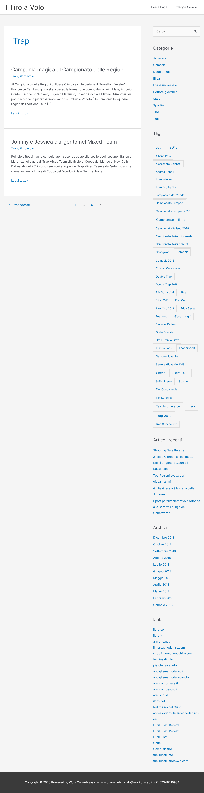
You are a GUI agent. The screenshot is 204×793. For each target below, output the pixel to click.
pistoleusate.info (165, 665)
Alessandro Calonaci (168, 163)
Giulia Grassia (164, 332)
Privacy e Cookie (185, 7)
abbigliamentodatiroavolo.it (172, 677)
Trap (14, 76)
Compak (159, 65)
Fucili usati (160, 737)
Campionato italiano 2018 (172, 228)
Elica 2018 (162, 300)
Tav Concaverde (166, 389)
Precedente (19, 205)
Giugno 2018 (162, 571)
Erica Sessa (188, 308)
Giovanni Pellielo (166, 324)
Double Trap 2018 (167, 284)
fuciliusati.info (163, 659)
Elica (156, 78)
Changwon (162, 252)
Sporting (159, 105)
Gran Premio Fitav (167, 340)
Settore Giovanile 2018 (170, 364)
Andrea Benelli (165, 171)
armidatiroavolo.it (165, 689)
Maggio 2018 (162, 578)
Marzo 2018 (161, 591)
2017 (159, 147)
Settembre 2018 (164, 551)
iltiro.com (159, 629)
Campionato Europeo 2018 (173, 211)
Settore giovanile (165, 92)
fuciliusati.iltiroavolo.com (170, 761)
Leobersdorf (187, 348)
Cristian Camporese (168, 268)
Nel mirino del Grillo (167, 707)
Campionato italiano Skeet (172, 244)
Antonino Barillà (166, 187)
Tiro (156, 112)
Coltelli (158, 743)
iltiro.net (159, 701)
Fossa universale (165, 85)
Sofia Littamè (164, 381)
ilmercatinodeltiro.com (169, 647)
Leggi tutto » (20, 113)
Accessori (160, 58)
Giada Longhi (182, 316)
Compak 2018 (165, 260)
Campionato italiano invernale (174, 236)
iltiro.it (157, 635)
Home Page (159, 7)
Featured (161, 316)
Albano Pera (163, 156)
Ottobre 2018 (162, 544)
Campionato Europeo (169, 203)
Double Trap (162, 72)
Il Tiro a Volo (24, 7)
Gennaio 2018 (163, 605)
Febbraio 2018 (163, 598)
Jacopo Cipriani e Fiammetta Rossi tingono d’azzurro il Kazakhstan (173, 463)
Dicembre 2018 (164, 537)
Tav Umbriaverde (168, 406)
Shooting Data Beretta (168, 450)
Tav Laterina (164, 397)
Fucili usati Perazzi (166, 731)
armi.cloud (160, 695)
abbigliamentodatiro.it (168, 671)
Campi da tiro (162, 749)
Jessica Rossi (164, 348)
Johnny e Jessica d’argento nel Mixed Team (64, 142)
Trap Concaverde (166, 424)
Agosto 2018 (162, 558)
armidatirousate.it (165, 683)
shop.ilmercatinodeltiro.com (173, 653)
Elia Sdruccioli (165, 292)
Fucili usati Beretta (166, 725)
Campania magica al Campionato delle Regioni (68, 69)
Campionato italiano (170, 220)
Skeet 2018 (180, 373)
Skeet (157, 98)
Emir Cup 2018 (165, 308)
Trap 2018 (164, 416)
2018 (173, 147)
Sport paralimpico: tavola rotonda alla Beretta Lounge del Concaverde (176, 507)
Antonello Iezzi (165, 179)
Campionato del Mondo (170, 195)
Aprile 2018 (161, 584)
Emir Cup (180, 300)
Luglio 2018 (161, 564)
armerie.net (161, 641)
